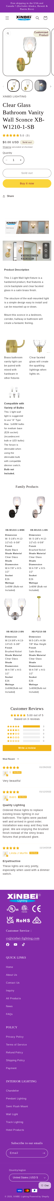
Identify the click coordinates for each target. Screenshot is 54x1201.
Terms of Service (16, 1044)
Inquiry (10, 990)
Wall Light (12, 1114)
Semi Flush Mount (17, 1106)
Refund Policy (14, 1052)
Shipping (7, 147)
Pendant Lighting (16, 1098)
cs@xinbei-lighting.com (22, 938)
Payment (11, 1068)
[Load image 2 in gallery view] (27, 86)
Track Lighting (14, 1122)
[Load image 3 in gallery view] (40, 86)
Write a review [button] (27, 748)
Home (9, 967)
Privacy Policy (15, 1036)
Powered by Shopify (39, 1196)
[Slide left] (3, 86)
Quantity (7, 153)
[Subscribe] (44, 1153)
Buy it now (27, 183)
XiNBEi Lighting (21, 1196)
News (9, 1006)
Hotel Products (15, 1130)
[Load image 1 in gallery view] (13, 86)
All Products (13, 998)
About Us (11, 974)
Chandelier (12, 1090)
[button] (7, 18)
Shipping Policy (15, 1060)
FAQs (9, 1014)
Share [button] (10, 196)
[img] (11, 767)
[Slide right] (50, 86)
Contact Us (13, 982)
